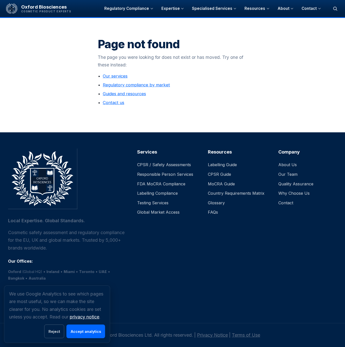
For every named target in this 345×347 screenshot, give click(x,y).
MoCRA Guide (221, 183)
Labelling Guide (222, 164)
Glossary (216, 202)
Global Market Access (158, 212)
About (283, 8)
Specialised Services (212, 8)
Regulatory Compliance (126, 8)
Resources (254, 8)
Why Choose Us (294, 193)
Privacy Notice (212, 335)
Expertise (170, 8)
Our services (115, 76)
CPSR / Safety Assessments (164, 164)
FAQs (213, 212)
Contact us (113, 102)
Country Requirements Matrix (236, 193)
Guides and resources (124, 93)
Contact (309, 8)
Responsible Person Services (165, 174)
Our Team (288, 174)
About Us (287, 164)
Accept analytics (86, 331)
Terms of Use (246, 335)
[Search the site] (335, 8)
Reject (54, 331)
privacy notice (84, 316)
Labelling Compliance (157, 193)
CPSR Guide (219, 174)
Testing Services (152, 202)
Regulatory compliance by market (136, 84)
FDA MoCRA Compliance (161, 183)
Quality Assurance (295, 183)
